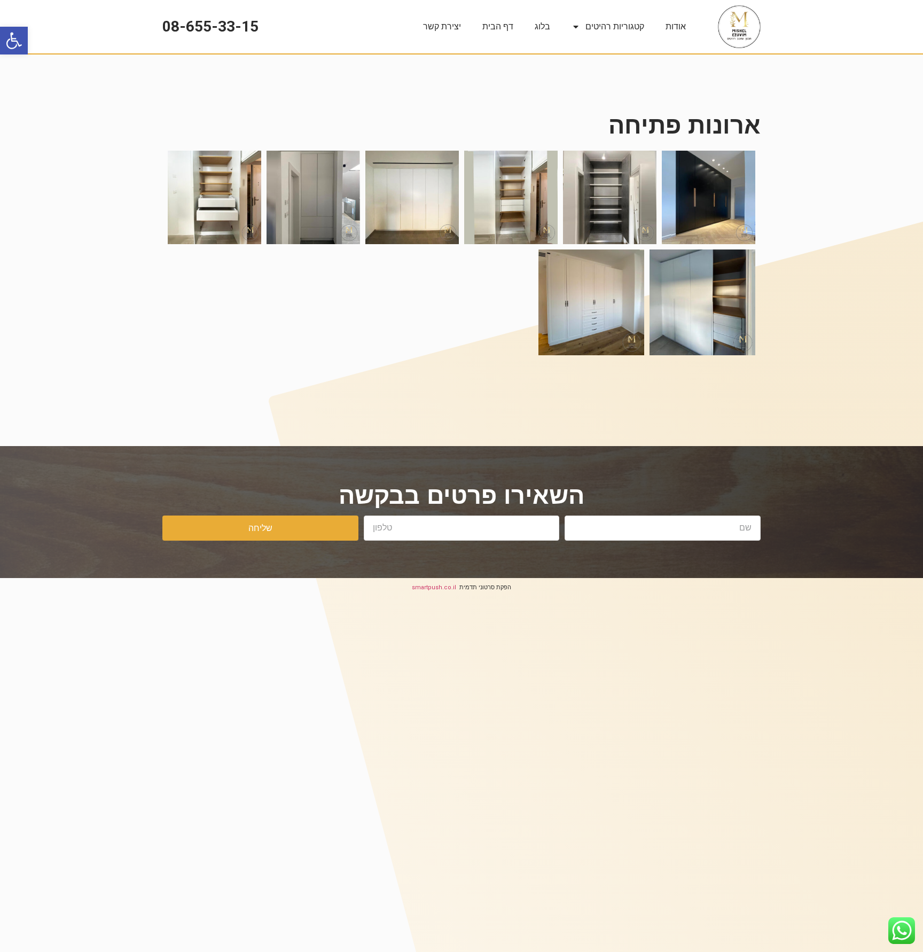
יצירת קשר (442, 26)
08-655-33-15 (210, 26)
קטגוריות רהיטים (614, 26)
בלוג (542, 26)
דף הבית (497, 26)
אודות (676, 26)
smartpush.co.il (434, 587)
